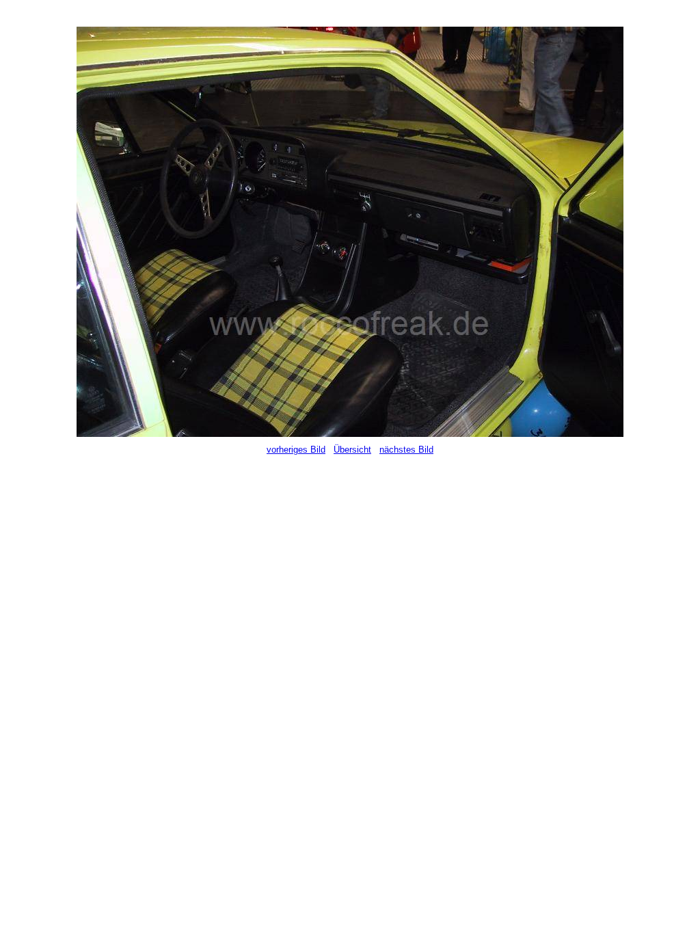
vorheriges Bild (296, 449)
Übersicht (352, 449)
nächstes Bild (406, 449)
